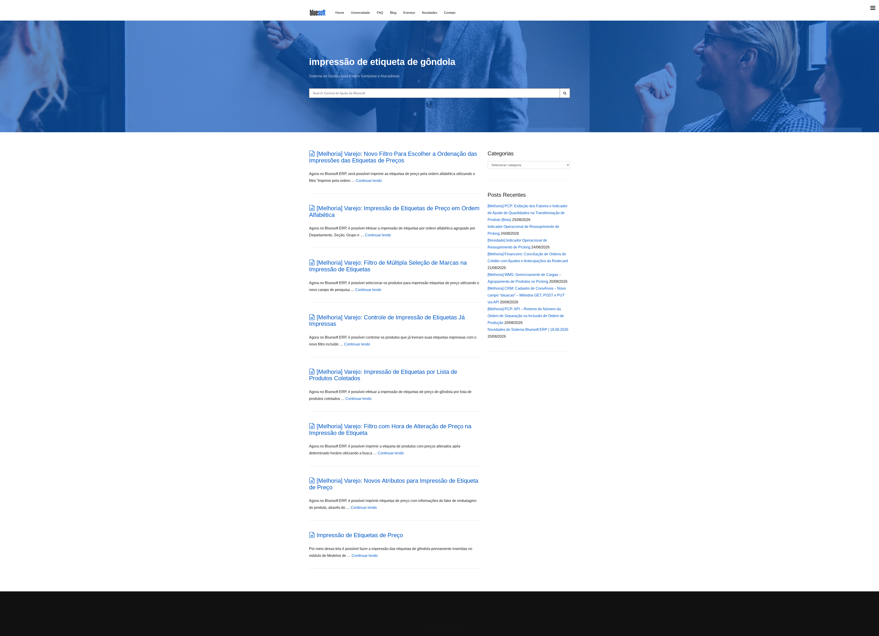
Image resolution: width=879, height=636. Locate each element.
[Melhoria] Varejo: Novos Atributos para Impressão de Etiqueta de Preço (393, 484)
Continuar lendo (369, 181)
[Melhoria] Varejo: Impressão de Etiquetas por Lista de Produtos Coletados (383, 375)
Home (339, 12)
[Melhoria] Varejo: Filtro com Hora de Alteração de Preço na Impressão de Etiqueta (390, 429)
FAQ (380, 12)
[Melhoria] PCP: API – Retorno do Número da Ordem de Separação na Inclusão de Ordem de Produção (526, 316)
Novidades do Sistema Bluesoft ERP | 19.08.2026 (528, 329)
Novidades (429, 12)
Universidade (360, 12)
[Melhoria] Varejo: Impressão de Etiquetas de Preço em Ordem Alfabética (394, 211)
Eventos (409, 12)
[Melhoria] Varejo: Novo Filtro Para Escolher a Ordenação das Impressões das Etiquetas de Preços (393, 157)
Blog (393, 12)
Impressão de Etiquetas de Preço (360, 535)
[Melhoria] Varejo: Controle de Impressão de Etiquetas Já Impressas (387, 320)
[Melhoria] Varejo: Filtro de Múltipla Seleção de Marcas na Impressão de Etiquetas (388, 266)
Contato (450, 12)
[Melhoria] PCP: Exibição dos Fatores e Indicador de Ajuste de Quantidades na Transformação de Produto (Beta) (527, 213)
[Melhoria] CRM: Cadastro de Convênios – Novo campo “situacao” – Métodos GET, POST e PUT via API (527, 295)
